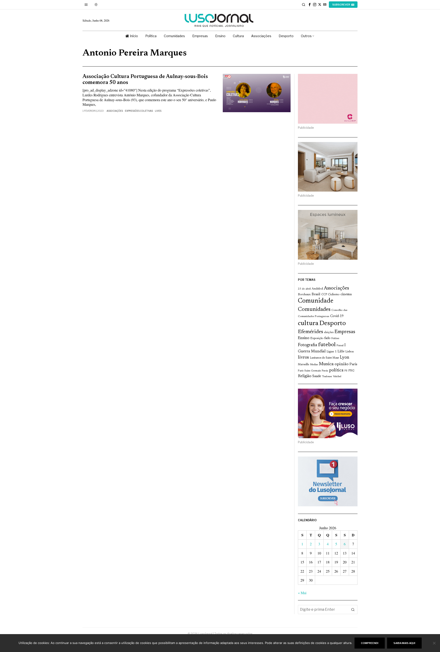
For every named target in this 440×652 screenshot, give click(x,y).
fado (327, 338)
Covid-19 (337, 316)
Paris (353, 364)
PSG (351, 370)
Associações (115, 110)
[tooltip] (309, 4)
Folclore (335, 338)
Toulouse (327, 376)
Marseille (303, 364)
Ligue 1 (332, 351)
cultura (308, 323)
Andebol (317, 288)
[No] (434, 643)
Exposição (316, 338)
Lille (341, 351)
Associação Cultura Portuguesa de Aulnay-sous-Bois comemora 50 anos (145, 79)
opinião (342, 364)
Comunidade (315, 301)
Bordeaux (304, 294)
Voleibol (337, 376)
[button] (353, 609)
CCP (324, 294)
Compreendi (369, 643)
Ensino (303, 338)
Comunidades (314, 309)
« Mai (302, 592)
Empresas (344, 331)
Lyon (344, 357)
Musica (326, 364)
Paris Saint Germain (309, 370)
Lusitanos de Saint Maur (324, 358)
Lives (158, 110)
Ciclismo (334, 294)
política (336, 370)
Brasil (316, 294)
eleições (328, 332)
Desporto (332, 323)
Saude (316, 376)
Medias (314, 364)
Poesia (325, 371)
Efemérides (310, 331)
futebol (327, 345)
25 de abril (304, 288)
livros (303, 357)
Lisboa (349, 351)
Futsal (340, 345)
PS (345, 371)
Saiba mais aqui (404, 643)
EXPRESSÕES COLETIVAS (139, 110)
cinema (346, 294)
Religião (304, 376)
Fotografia (307, 345)
